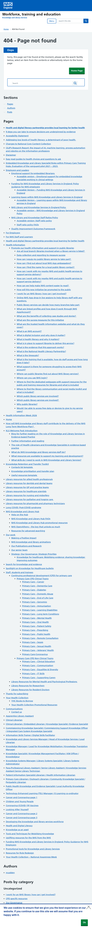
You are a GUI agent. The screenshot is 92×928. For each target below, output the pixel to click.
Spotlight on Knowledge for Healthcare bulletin (30, 568)
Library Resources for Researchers (27, 685)
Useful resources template (24, 475)
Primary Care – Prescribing (35, 630)
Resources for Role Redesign (20, 853)
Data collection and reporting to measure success (41, 255)
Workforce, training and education (31, 14)
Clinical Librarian (14, 720)
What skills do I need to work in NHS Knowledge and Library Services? (46, 460)
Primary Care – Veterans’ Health (38, 650)
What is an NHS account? (29, 331)
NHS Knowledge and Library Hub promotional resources (39, 522)
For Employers (13, 233)
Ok (84, 922)
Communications (14, 709)
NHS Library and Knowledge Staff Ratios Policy (34, 217)
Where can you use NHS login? (32, 378)
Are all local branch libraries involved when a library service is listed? (51, 251)
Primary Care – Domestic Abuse (37, 594)
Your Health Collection (17, 697)
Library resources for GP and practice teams (27, 487)
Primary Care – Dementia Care (37, 586)
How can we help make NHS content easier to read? (43, 285)
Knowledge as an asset (17, 829)
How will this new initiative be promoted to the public (44, 289)
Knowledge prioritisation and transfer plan (32, 471)
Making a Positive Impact (23, 538)
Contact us (16, 712)
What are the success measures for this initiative (40, 320)
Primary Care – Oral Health (35, 622)
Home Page (77, 70)
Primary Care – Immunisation (36, 606)
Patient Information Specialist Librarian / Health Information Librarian (40, 775)
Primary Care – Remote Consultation (40, 638)
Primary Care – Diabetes (34, 590)
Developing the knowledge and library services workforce (35, 821)
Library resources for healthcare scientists (26, 491)
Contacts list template (22, 467)
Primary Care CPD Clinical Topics (32, 578)
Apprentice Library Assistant (20, 716)
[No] (89, 906)
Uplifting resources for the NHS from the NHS (28, 837)
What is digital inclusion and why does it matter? (41, 335)
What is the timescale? (28, 355)
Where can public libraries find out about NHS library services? (48, 374)
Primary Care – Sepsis (32, 642)
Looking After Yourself (17, 809)
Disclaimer (11, 155)
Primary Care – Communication (37, 665)
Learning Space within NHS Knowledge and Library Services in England (46, 197)
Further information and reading (27, 441)
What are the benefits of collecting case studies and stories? (47, 316)
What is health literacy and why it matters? (38, 339)
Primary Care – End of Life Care (37, 598)
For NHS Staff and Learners (19, 237)
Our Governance (14, 902)
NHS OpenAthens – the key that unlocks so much (35, 526)
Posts (9, 112)
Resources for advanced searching (28, 531)
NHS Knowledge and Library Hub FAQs (30, 518)
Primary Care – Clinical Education (38, 661)
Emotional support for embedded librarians (33, 173)
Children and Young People (20, 801)
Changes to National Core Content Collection (28, 144)
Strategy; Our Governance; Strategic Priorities (33, 554)
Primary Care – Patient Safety (36, 626)
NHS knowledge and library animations (31, 542)
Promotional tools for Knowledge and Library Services (33, 849)
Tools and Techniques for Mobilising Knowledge (30, 833)
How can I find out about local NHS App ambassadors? (44, 263)
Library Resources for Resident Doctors (30, 689)
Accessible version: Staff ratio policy (34, 220)
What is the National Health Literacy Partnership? (41, 351)
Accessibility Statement (17, 136)
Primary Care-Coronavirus (35, 654)
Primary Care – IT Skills (33, 673)
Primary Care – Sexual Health (36, 646)
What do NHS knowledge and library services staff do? (38, 452)
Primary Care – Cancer (33, 582)
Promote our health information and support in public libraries (42, 248)
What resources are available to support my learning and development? (47, 456)
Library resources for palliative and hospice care (30, 499)
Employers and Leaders (17, 170)
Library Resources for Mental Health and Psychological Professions (44, 681)
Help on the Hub (19, 514)
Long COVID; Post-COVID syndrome (23, 507)
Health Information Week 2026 (21, 415)
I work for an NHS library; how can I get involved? (41, 293)
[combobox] (70, 21)
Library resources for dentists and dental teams (29, 483)
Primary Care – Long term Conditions (40, 614)
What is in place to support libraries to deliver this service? (45, 343)
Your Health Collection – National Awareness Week (31, 857)
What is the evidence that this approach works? (40, 347)
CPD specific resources (16, 898)
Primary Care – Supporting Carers (38, 677)
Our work (10, 535)
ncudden (10, 872)
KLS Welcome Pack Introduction (21, 430)
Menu (51, 21)
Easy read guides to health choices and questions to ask (33, 159)
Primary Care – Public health (36, 634)
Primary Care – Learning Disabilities (39, 610)
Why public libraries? (27, 404)
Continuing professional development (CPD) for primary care (41, 575)
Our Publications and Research (26, 546)
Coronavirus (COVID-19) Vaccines (22, 805)
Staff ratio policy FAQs (28, 224)
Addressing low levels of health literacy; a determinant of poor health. (41, 140)
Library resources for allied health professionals (29, 479)
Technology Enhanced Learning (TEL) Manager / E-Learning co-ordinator (42, 793)
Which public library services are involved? (38, 396)
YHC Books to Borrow (22, 701)
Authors (11, 108)
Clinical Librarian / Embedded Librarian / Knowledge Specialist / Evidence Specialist (47, 724)
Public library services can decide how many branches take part (48, 305)
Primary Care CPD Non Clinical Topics (35, 658)
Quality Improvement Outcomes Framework (33, 228)
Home (6, 29)
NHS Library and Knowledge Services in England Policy (38, 207)
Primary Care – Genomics (34, 602)
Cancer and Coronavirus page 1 (21, 797)
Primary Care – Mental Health (37, 618)
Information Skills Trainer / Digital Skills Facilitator (30, 735)
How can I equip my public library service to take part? (44, 259)
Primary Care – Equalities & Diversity (40, 669)
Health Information (15, 245)
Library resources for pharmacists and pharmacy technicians (35, 503)
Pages (10, 104)
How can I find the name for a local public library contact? (46, 267)
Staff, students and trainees (19, 572)
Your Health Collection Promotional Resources (34, 705)
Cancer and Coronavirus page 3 (21, 817)
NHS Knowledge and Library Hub (22, 511)
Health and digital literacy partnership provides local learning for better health (45, 241)
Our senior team (19, 550)
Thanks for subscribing (17, 693)
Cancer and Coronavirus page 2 (21, 813)
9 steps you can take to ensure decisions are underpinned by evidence (41, 131)
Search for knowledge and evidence (24, 564)
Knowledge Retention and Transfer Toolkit (27, 464)
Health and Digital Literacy (19, 825)
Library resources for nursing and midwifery (27, 495)
